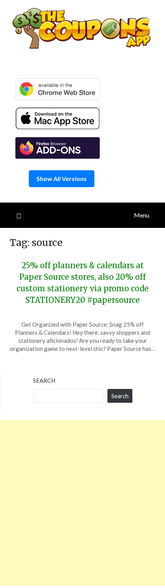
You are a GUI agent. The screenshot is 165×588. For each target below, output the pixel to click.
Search (44, 380)
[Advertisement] (82, 502)
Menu (141, 215)
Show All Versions (61, 178)
